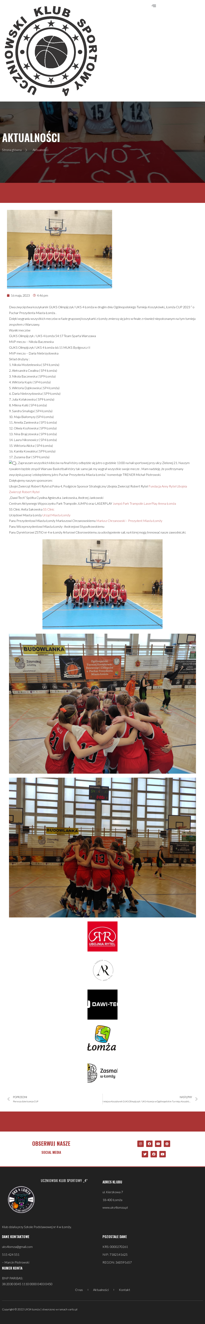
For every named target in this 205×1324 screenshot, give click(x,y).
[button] (153, 6)
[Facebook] (149, 1144)
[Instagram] (140, 1144)
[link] (162, 486)
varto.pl (72, 1309)
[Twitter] (145, 1154)
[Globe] (167, 1144)
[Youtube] (158, 1144)
